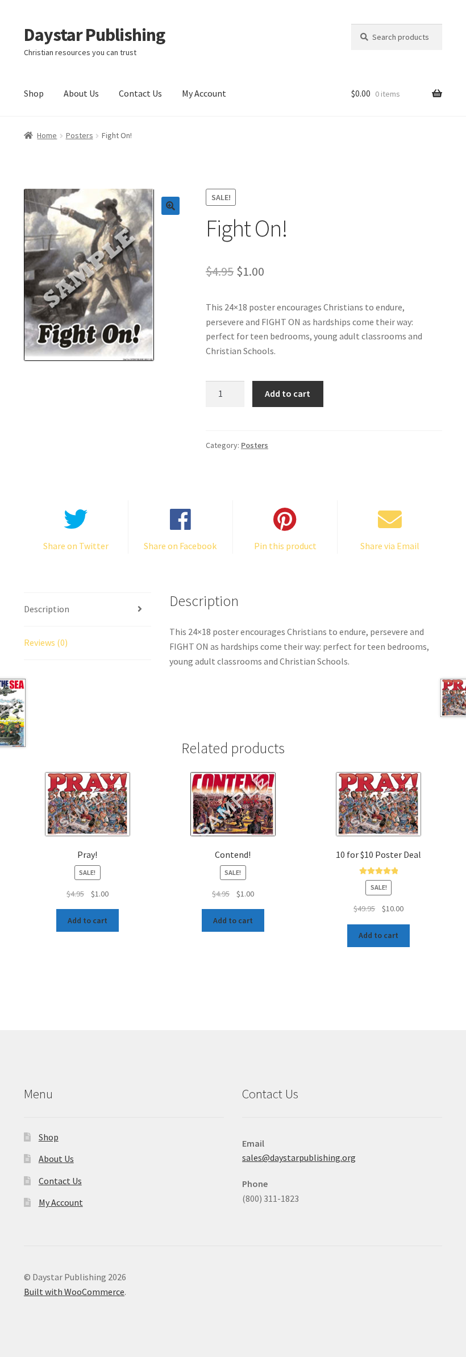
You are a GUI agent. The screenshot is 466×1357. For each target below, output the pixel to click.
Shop (34, 93)
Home (47, 135)
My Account (204, 93)
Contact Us (140, 93)
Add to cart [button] (87, 920)
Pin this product (285, 545)
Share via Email (389, 545)
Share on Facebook (180, 545)
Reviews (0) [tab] (46, 642)
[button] (170, 206)
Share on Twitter (76, 545)
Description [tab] (46, 609)
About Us (81, 93)
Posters (79, 135)
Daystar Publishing (94, 34)
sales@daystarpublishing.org (299, 1157)
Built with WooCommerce (74, 1291)
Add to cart (287, 393)
